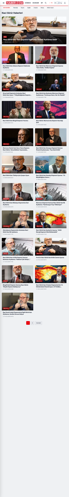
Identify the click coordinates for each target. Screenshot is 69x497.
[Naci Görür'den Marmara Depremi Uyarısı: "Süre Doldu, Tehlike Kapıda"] (50, 55)
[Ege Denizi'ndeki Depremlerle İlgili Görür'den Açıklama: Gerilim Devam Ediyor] (17, 301)
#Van (5, 36)
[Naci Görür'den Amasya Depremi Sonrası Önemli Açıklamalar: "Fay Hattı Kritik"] (50, 137)
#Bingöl (5, 281)
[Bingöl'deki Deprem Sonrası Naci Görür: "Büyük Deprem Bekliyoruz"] (17, 274)
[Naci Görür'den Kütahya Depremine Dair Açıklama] (17, 192)
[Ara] (45, 3)
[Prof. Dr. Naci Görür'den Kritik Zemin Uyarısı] (50, 247)
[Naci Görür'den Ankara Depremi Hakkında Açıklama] (17, 55)
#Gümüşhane (6, 226)
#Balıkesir (39, 61)
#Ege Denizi (6, 308)
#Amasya (39, 144)
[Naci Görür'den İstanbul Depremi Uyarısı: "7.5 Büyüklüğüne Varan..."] (50, 164)
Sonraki (38, 323)
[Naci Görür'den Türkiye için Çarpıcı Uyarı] (17, 164)
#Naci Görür (6, 61)
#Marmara (39, 89)
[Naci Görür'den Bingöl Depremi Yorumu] (17, 110)
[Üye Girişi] (64, 3)
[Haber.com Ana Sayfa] (14, 2)
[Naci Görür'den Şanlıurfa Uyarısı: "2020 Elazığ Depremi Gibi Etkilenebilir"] (50, 219)
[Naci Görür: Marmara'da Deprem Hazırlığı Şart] (50, 110)
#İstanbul (39, 171)
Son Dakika (6, 7)
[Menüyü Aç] (3, 3)
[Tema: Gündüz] (58, 2)
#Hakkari (5, 253)
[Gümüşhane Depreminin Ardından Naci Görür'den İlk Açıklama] (17, 219)
